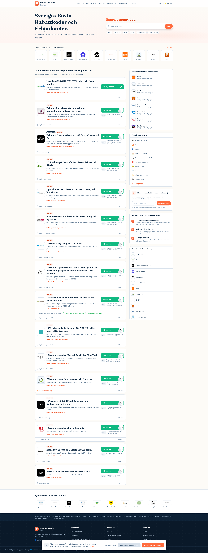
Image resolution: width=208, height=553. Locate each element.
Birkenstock (141, 32)
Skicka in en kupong (114, 536)
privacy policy (161, 207)
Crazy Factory (153, 32)
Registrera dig (163, 203)
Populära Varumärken (106, 3)
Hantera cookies (110, 545)
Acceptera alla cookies (153, 545)
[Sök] (160, 3)
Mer (133, 3)
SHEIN (126, 32)
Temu (109, 32)
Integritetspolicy (148, 536)
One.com (117, 32)
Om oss (109, 532)
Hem (78, 3)
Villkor (145, 532)
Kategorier (123, 3)
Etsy (132, 32)
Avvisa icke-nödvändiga (129, 545)
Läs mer (92, 546)
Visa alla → (170, 48)
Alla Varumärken (88, 3)
